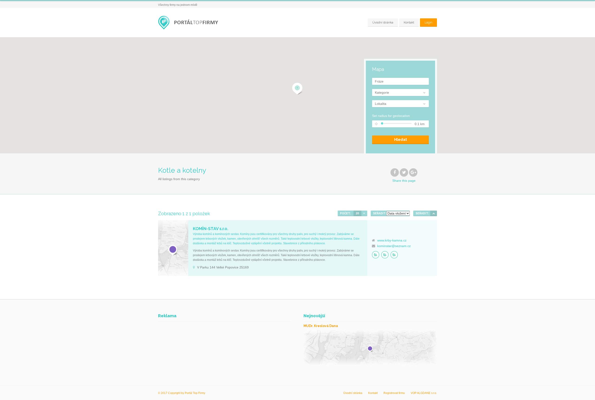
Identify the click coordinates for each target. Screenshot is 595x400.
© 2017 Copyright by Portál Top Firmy (181, 393)
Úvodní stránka (382, 22)
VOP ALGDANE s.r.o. (424, 393)
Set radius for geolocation (391, 116)
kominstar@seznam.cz (394, 246)
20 (357, 213)
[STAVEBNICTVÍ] (385, 254)
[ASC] (433, 213)
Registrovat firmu (394, 393)
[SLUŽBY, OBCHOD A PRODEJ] (394, 254)
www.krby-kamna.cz (392, 240)
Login (428, 22)
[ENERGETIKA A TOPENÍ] (375, 254)
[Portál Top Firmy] (189, 23)
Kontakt (409, 22)
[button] (297, 88)
